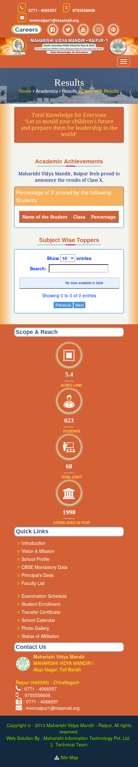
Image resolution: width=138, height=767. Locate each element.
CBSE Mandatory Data (44, 567)
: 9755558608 (35, 695)
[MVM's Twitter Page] (68, 29)
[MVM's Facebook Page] (53, 29)
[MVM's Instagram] (98, 29)
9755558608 (84, 10)
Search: (38, 268)
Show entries (69, 258)
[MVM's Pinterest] (113, 29)
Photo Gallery (35, 628)
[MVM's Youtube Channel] (83, 29)
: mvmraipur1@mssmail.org (51, 708)
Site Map (71, 757)
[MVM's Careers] (26, 31)
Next (79, 305)
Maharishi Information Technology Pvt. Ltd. (86, 738)
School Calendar (38, 620)
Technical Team (72, 744)
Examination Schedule (44, 596)
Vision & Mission (38, 551)
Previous (63, 305)
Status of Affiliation (40, 636)
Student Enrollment (41, 604)
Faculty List (33, 583)
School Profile (35, 559)
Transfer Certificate (41, 612)
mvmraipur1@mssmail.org (54, 20)
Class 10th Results (100, 91)
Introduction (34, 543)
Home (26, 91)
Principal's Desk (38, 575)
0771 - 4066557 (42, 10)
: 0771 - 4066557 (39, 688)
